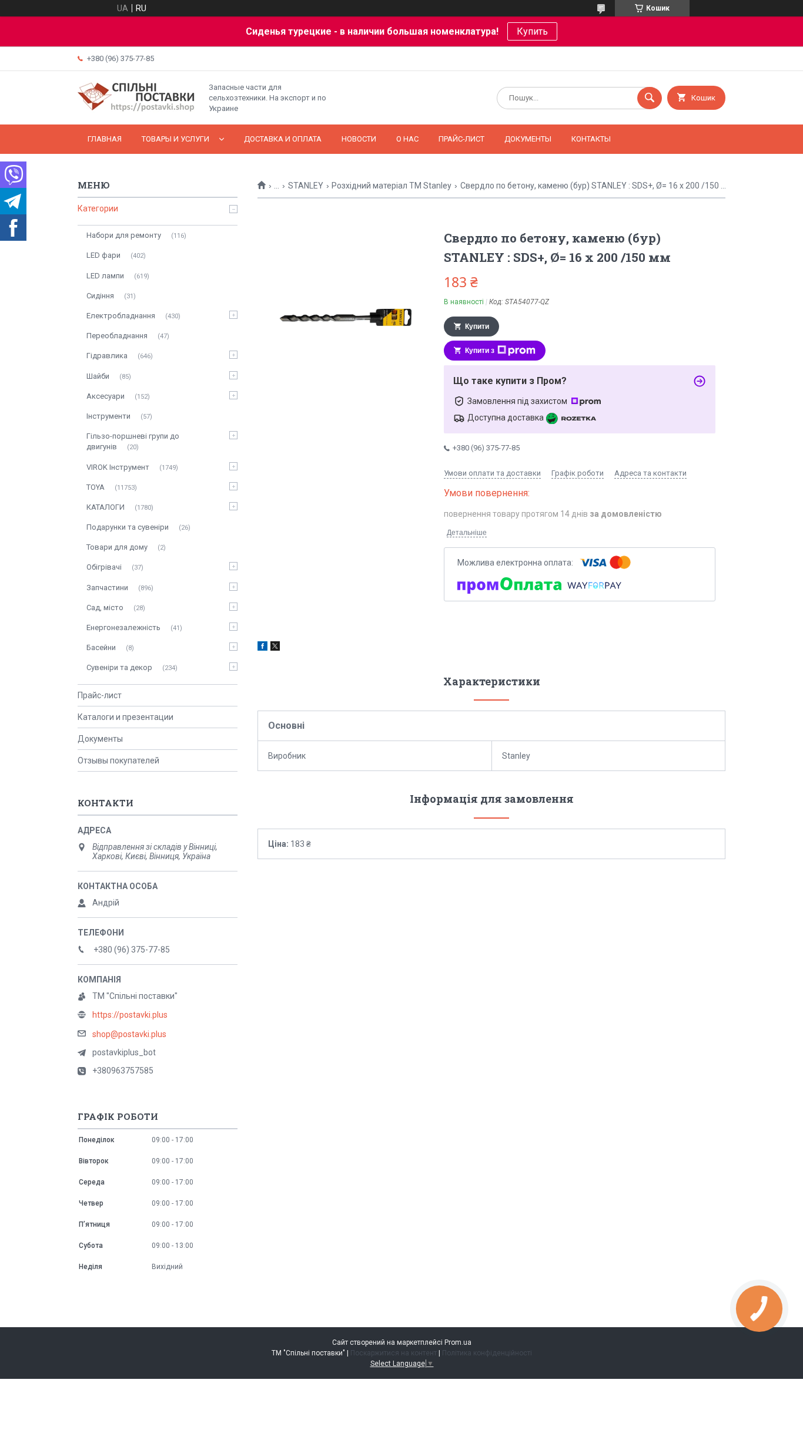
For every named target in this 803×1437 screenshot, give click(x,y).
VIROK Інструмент (117, 467)
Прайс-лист (461, 138)
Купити (477, 326)
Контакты (591, 138)
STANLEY (305, 185)
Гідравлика (107, 355)
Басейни (101, 647)
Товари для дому (117, 547)
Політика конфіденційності (487, 1353)
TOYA (95, 487)
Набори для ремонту (123, 235)
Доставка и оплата (283, 138)
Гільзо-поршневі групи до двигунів (132, 441)
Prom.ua (457, 1342)
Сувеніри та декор (119, 667)
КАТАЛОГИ (105, 507)
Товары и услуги (175, 138)
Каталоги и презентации (125, 717)
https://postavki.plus (130, 1014)
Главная (105, 138)
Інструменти (108, 416)
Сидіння (100, 295)
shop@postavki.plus (129, 1034)
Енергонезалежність (123, 627)
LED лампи (105, 275)
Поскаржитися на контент (393, 1353)
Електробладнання (120, 315)
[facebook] (262, 647)
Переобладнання (117, 335)
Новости (359, 138)
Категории (98, 208)
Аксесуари (105, 396)
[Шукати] (649, 98)
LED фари (103, 255)
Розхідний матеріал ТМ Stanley (391, 185)
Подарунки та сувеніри (127, 527)
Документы (527, 138)
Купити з (479, 350)
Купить (532, 31)
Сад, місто (104, 607)
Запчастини (107, 587)
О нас (407, 138)
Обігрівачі (104, 567)
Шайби (97, 376)
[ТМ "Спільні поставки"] (136, 110)
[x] (275, 647)
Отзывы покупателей (118, 760)
